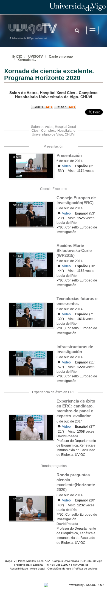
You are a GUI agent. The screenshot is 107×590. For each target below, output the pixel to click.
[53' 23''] (31, 214)
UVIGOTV (35, 56)
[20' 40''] (31, 508)
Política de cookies (85, 568)
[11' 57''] (31, 363)
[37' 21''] (31, 427)
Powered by (86, 584)
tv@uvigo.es (80, 564)
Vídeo (67, 166)
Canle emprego (61, 56)
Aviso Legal (37, 568)
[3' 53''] (31, 166)
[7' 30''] (31, 315)
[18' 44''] (31, 264)
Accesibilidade (19, 568)
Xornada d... (27, 60)
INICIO (17, 56)
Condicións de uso (59, 568)
